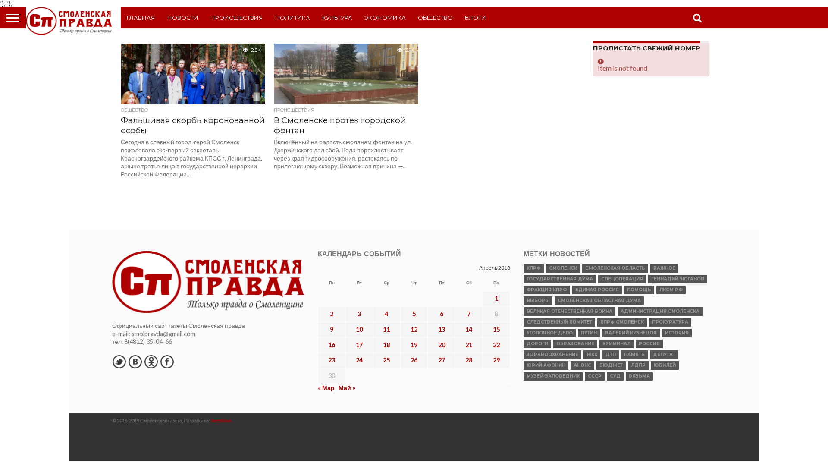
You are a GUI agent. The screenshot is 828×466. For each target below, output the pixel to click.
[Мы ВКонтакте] (135, 361)
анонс (582, 365)
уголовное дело (550, 333)
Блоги (475, 17)
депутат (664, 354)
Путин (589, 333)
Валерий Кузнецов (631, 333)
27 (441, 360)
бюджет (611, 365)
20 (441, 345)
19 (414, 345)
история (677, 333)
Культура (337, 17)
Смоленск (563, 268)
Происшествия (236, 17)
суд (615, 376)
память (634, 354)
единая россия (597, 290)
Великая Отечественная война (569, 311)
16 (331, 345)
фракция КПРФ (547, 290)
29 (496, 360)
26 (414, 360)
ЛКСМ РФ (671, 290)
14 (468, 329)
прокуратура (670, 322)
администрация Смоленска (660, 311)
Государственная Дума (560, 279)
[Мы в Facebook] (167, 361)
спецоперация (622, 279)
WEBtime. (221, 420)
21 (468, 345)
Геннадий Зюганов (677, 279)
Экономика (385, 17)
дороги (537, 343)
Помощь (639, 290)
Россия (649, 343)
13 (441, 329)
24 (359, 360)
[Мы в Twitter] (119, 361)
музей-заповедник (553, 376)
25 (386, 360)
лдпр (638, 365)
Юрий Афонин (546, 365)
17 (359, 345)
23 (331, 360)
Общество (435, 17)
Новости (182, 17)
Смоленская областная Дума (599, 300)
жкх (591, 354)
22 (496, 345)
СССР (595, 376)
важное (664, 268)
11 (386, 329)
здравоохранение (552, 354)
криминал (616, 343)
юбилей (665, 365)
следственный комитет (559, 322)
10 (359, 329)
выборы (538, 300)
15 (496, 329)
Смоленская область (615, 268)
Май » (347, 387)
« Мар (326, 387)
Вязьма (639, 376)
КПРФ (534, 268)
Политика (292, 17)
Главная (141, 17)
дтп (610, 354)
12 (414, 329)
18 (386, 345)
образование (575, 343)
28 (468, 360)
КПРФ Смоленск (622, 322)
